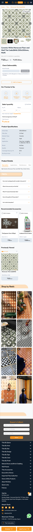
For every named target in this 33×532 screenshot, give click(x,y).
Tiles (7, 7)
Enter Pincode (5, 68)
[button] (16, 23)
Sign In (20, 2)
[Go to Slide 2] (10, 41)
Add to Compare (7, 213)
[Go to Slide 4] (22, 41)
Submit (16, 437)
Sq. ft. (3, 107)
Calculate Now (17, 113)
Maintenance (22, 165)
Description (5, 165)
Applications (13, 165)
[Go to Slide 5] (28, 41)
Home (3, 7)
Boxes (19, 107)
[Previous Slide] (2, 23)
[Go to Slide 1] (4, 41)
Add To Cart (23, 529)
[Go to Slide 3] (16, 41)
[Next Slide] (30, 23)
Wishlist (7, 529)
